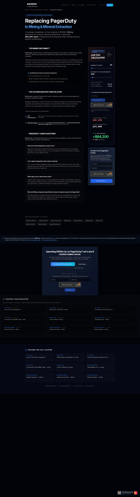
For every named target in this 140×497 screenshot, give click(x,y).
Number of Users (96, 65)
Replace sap (67, 220)
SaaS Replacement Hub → (65, 385)
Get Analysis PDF (97, 100)
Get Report (69, 290)
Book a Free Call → (90, 385)
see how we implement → (51, 240)
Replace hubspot (43, 220)
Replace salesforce (31, 220)
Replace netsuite (42, 224)
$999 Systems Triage (79, 267)
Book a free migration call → (34, 240)
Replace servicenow (56, 220)
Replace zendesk (30, 224)
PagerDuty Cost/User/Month (101, 72)
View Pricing (82, 264)
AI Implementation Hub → (51, 385)
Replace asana (89, 220)
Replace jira (99, 220)
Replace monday (78, 220)
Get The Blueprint (100, 181)
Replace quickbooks (55, 224)
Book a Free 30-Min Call (64, 264)
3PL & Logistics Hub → (78, 385)
